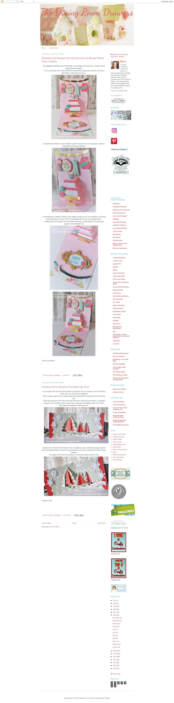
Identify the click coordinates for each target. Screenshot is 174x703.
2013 (115, 656)
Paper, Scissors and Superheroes (120, 244)
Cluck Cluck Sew (119, 273)
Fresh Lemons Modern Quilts (121, 283)
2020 (115, 603)
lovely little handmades (121, 296)
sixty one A (117, 324)
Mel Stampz (117, 234)
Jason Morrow (91, 698)
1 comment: (66, 375)
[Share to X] (77, 375)
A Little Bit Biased (119, 258)
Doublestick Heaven (120, 207)
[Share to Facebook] (79, 375)
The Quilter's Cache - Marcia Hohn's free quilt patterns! (121, 336)
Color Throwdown (119, 405)
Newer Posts (46, 523)
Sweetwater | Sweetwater (117, 327)
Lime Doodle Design (120, 228)
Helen (124, 61)
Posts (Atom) (55, 527)
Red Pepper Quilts (119, 311)
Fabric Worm (117, 447)
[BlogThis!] (76, 375)
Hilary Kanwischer (119, 213)
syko (114, 331)
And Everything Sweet (120, 353)
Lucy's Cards (117, 231)
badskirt (116, 267)
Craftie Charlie (117, 439)
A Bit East (116, 204)
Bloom (115, 270)
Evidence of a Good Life (121, 210)
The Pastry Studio (119, 372)
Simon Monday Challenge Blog (118, 416)
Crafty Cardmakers (119, 412)
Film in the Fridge (119, 279)
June (114, 632)
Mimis (115, 452)
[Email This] (74, 375)
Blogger (107, 698)
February (115, 644)
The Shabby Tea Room (121, 425)
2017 (115, 612)
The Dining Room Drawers (86, 12)
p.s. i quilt (116, 302)
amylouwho (117, 264)
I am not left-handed (120, 216)
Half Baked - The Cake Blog (120, 360)
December (116, 618)
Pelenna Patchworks (119, 455)
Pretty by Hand (118, 308)
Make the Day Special (120, 449)
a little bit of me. (118, 392)
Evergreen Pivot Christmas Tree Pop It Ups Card (65, 386)
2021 (115, 600)
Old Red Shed (118, 240)
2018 (115, 609)
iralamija (116, 219)
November (116, 621)
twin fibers (116, 341)
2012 (115, 660)
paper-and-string (119, 305)
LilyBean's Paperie (119, 225)
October (115, 623)
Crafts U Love (117, 442)
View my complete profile (119, 90)
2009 (115, 668)
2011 (114, 662)
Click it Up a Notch (119, 389)
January (115, 647)
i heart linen (117, 293)
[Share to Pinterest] (81, 375)
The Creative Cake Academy (119, 368)
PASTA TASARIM (119, 364)
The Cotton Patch (118, 457)
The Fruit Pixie (117, 460)
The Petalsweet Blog (120, 375)
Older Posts (102, 523)
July (114, 629)
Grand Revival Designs (121, 287)
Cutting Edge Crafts (119, 444)
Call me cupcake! (119, 356)
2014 (115, 654)
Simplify (116, 320)
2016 (115, 615)
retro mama (117, 314)
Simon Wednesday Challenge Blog (119, 421)
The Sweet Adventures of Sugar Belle (121, 378)
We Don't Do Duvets (120, 248)
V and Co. (116, 344)
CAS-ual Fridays (118, 401)
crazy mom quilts (119, 276)
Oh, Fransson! (118, 299)
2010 (115, 665)
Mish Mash (116, 237)
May (114, 635)
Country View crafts (119, 434)
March (114, 641)
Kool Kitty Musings (119, 222)
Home (44, 48)
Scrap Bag (116, 317)
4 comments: (67, 515)
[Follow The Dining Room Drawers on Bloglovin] (119, 150)
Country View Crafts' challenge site (120, 408)
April (114, 638)
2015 (115, 651)
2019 (115, 606)
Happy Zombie (118, 290)
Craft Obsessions (118, 437)
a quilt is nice (117, 261)
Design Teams (53, 48)
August (115, 626)
